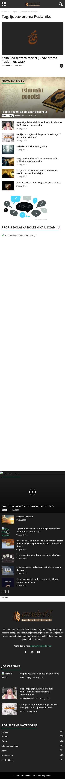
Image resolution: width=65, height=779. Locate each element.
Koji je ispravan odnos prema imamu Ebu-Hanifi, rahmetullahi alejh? (37, 172)
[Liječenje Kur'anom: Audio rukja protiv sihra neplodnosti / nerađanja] (8, 532)
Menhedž (6, 65)
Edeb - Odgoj (7, 115)
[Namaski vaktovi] (8, 520)
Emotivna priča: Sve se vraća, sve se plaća (28, 506)
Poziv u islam (8, 755)
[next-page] (7, 591)
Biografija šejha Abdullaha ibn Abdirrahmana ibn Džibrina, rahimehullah (39, 123)
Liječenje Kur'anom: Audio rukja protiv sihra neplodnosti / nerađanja (38, 530)
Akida (4, 736)
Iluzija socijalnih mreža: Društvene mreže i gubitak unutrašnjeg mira (37, 160)
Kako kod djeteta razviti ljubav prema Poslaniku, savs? (29, 60)
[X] (33, 652)
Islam (4, 510)
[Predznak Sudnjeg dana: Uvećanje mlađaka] (8, 558)
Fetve (22, 711)
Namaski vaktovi (24, 516)
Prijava (5, 598)
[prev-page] (3, 591)
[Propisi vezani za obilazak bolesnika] (32, 97)
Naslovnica (5, 12)
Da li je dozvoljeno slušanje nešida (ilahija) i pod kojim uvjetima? (38, 706)
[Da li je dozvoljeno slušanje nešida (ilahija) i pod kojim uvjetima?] (8, 137)
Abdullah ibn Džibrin (28, 698)
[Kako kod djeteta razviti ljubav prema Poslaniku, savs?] (32, 38)
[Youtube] (39, 652)
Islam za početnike (10, 746)
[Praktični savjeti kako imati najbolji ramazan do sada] (8, 570)
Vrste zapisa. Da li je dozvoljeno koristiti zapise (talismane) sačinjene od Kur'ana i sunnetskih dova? (39, 543)
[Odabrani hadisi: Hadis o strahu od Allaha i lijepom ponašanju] (8, 582)
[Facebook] (26, 652)
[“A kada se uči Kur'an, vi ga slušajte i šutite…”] (8, 185)
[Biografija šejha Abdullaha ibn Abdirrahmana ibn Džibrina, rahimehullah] (8, 125)
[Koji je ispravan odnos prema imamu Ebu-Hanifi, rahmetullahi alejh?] (8, 173)
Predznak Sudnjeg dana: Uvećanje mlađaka (38, 555)
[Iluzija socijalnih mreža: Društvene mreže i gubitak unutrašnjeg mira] (8, 161)
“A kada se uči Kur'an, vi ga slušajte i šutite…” (38, 182)
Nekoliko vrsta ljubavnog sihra (31, 146)
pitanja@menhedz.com (40, 646)
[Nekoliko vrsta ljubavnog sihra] (8, 149)
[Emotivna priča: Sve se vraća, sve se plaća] (32, 492)
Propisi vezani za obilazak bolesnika (24, 111)
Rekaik (5, 732)
